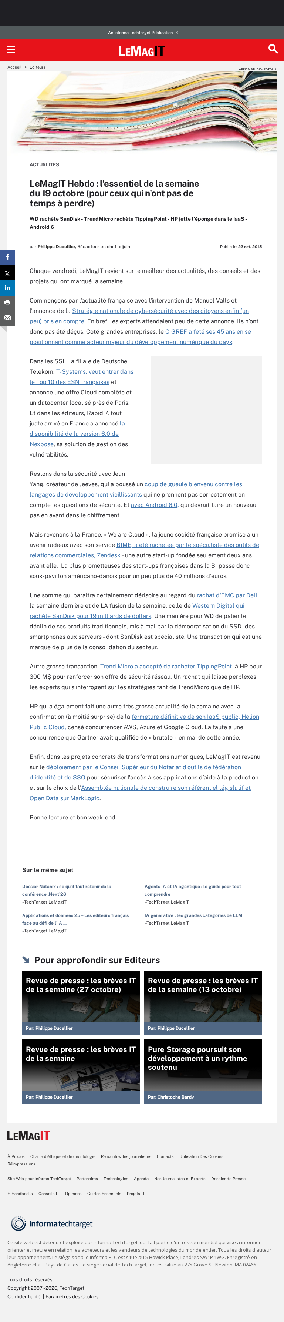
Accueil (14, 67)
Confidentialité (23, 1296)
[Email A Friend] (7, 318)
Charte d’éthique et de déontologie (62, 1156)
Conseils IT (49, 1193)
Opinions (73, 1193)
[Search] (273, 50)
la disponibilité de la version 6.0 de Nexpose (77, 434)
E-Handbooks (20, 1193)
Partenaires (87, 1178)
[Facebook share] (7, 257)
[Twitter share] (7, 272)
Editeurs (37, 67)
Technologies (116, 1178)
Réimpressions (21, 1164)
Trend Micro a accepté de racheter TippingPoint (166, 666)
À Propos (16, 1156)
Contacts (165, 1156)
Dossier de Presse (228, 1178)
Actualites (44, 164)
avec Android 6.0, (155, 504)
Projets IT (136, 1193)
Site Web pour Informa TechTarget (39, 1178)
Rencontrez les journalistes (126, 1156)
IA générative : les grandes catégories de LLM (193, 915)
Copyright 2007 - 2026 (32, 1288)
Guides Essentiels (104, 1193)
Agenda (141, 1178)
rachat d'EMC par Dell (227, 595)
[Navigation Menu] (11, 50)
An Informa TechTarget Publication (140, 32)
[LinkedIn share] (7, 288)
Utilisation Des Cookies (201, 1156)
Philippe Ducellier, (57, 246)
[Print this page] (7, 303)
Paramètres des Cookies (72, 1296)
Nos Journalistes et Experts (180, 1178)
